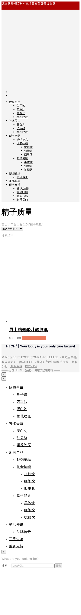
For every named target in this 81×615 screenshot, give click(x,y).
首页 (5, 224)
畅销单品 (22, 139)
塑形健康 (22, 158)
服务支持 (14, 184)
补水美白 (14, 121)
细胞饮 (28, 151)
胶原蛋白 (14, 102)
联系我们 (22, 199)
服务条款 (16, 366)
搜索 (58, 565)
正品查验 (14, 181)
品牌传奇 (22, 177)
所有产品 (14, 136)
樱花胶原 (22, 117)
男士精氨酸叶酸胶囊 (28, 329)
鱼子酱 (21, 105)
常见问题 (22, 192)
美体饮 (28, 162)
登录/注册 (23, 188)
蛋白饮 (21, 113)
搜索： (6, 565)
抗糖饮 (28, 147)
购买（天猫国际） (34, 338)
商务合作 (22, 196)
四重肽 (21, 109)
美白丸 (21, 124)
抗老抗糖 (22, 143)
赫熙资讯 (14, 173)
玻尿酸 (21, 128)
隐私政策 (31, 366)
